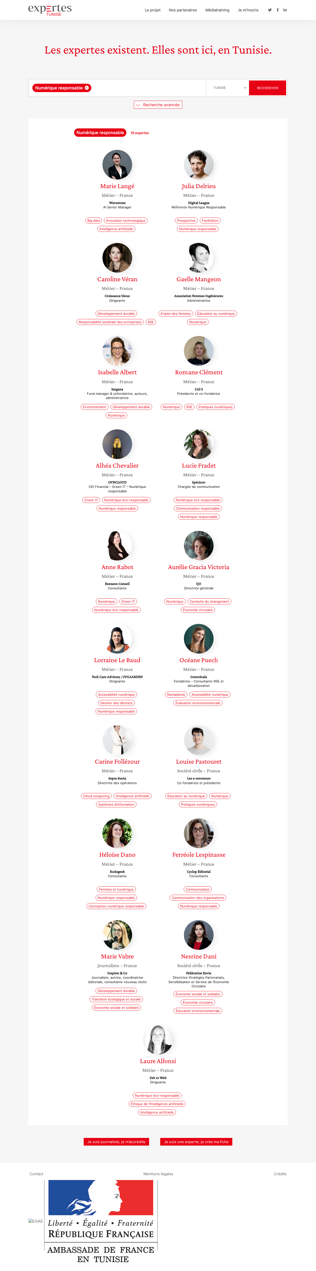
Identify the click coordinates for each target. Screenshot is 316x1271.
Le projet (152, 10)
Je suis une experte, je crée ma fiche (196, 1141)
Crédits (280, 1174)
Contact (36, 1174)
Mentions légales (158, 1174)
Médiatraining (217, 10)
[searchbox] (142, 88)
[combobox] (118, 87)
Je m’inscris (248, 10)
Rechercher (267, 88)
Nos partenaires (183, 10)
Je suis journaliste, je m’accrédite (116, 1141)
